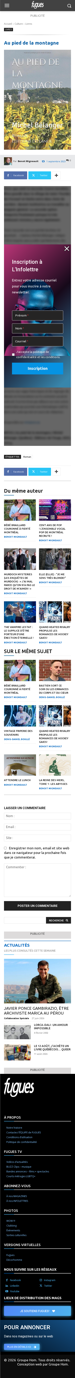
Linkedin (14, 1285)
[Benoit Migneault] (8, 161)
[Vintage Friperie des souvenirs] (20, 716)
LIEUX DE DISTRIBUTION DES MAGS (32, 1298)
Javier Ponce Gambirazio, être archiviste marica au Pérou (36, 1010)
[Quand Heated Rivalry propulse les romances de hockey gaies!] (55, 612)
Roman (27, 456)
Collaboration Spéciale (16, 1018)
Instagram (49, 1280)
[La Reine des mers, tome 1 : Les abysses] (55, 765)
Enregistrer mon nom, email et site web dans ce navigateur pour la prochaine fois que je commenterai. (36, 852)
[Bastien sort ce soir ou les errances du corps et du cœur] (55, 670)
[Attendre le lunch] (20, 765)
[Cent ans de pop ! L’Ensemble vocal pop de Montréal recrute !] (55, 510)
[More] (56, 175)
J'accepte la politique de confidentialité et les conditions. (38, 354)
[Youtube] (7, 1291)
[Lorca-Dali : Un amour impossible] (17, 1031)
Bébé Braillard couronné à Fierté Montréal (17, 529)
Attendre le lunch (17, 780)
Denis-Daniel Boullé (52, 697)
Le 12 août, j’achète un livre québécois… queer (52, 1047)
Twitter (48, 1285)
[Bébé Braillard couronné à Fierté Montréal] (20, 510)
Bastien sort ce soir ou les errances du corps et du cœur (54, 689)
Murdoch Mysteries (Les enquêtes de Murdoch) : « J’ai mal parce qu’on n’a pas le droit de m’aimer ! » (19, 581)
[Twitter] (41, 1286)
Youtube (14, 1291)
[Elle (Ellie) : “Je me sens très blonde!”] (55, 559)
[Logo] (37, 5)
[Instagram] (41, 1280)
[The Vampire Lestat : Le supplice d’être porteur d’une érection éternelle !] (20, 612)
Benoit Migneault (28, 161)
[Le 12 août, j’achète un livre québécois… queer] (17, 1052)
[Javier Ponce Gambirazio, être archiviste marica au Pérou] (37, 981)
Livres (28, 23)
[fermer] (66, 248)
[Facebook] (7, 1280)
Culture (19, 23)
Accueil (8, 23)
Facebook (15, 1280)
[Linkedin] (7, 1286)
